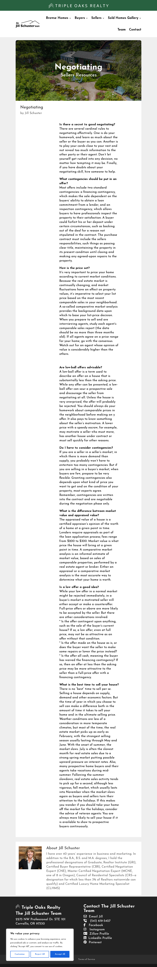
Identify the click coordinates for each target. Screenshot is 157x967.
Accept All (60, 954)
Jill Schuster (33, 113)
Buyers (80, 18)
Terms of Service (86, 959)
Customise (20, 954)
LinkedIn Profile (99, 938)
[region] (40, 945)
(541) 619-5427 (98, 921)
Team (121, 29)
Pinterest (94, 942)
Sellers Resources (78, 75)
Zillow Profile (98, 933)
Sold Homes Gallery (123, 18)
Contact (135, 29)
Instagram (95, 929)
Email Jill (95, 916)
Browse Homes (57, 18)
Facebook (94, 925)
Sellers (96, 18)
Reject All (40, 954)
